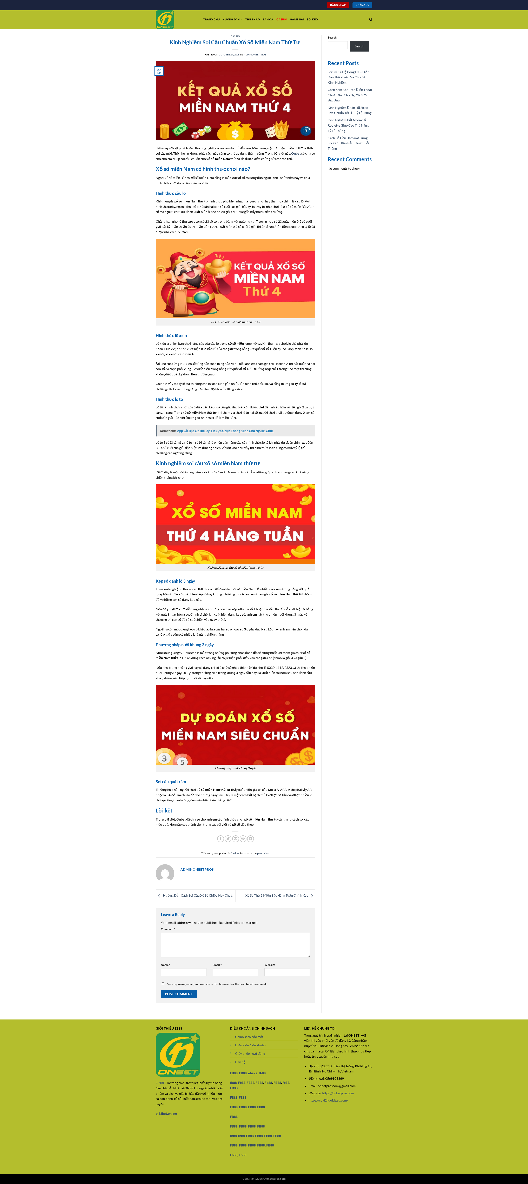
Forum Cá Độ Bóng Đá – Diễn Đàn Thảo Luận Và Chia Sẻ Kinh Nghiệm (348, 77)
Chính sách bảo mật (249, 1037)
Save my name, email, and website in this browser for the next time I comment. (217, 984)
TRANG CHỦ (211, 19)
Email (217, 964)
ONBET (161, 1083)
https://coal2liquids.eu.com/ (328, 1100)
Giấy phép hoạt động (250, 1053)
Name (165, 964)
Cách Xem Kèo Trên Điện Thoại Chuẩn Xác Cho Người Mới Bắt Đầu (350, 95)
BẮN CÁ (268, 19)
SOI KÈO (312, 19)
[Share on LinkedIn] (250, 838)
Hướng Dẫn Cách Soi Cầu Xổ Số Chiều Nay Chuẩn (198, 895)
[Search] (370, 20)
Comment (168, 929)
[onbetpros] (176, 19)
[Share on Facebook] (220, 838)
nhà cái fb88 (257, 1073)
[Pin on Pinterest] (243, 838)
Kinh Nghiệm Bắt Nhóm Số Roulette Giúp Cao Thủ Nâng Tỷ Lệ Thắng (348, 125)
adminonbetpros (255, 54)
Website (269, 964)
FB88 (234, 1073)
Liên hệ (240, 1062)
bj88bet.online (166, 1113)
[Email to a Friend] (235, 838)
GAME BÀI (297, 19)
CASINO (281, 19)
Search (332, 37)
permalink (263, 853)
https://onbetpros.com (338, 1093)
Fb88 (241, 1082)
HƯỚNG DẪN (231, 19)
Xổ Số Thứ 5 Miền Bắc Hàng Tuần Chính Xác (277, 895)
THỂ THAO (252, 19)
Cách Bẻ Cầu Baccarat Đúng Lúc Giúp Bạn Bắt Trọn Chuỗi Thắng (348, 143)
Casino (235, 36)
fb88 (286, 1082)
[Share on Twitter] (228, 838)
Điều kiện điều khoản (250, 1045)
